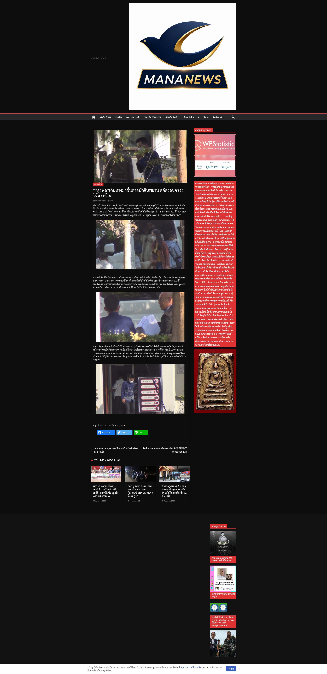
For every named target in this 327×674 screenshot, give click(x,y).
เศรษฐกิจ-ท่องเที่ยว (172, 117)
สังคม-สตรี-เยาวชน (191, 117)
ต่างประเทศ (217, 117)
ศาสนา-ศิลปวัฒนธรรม (152, 117)
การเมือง (118, 117)
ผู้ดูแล (111, 201)
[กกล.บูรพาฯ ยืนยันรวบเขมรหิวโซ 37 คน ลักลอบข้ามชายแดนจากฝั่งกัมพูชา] (140, 467)
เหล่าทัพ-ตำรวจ (105, 117)
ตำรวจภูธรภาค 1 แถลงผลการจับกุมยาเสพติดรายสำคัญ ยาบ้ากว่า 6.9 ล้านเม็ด (174, 491)
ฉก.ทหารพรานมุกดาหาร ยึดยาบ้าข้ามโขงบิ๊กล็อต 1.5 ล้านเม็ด (116, 450)
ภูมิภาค (205, 117)
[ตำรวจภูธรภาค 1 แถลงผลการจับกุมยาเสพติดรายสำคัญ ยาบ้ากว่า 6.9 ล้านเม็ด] (174, 467)
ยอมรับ (231, 669)
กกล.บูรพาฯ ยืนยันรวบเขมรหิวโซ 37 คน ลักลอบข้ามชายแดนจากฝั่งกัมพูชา (140, 491)
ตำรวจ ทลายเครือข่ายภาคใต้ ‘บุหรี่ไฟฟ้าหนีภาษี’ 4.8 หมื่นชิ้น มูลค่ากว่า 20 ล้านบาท (105, 491)
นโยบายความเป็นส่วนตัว (190, 667)
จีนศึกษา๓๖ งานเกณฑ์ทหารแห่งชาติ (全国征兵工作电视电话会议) (165, 450)
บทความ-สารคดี (132, 117)
